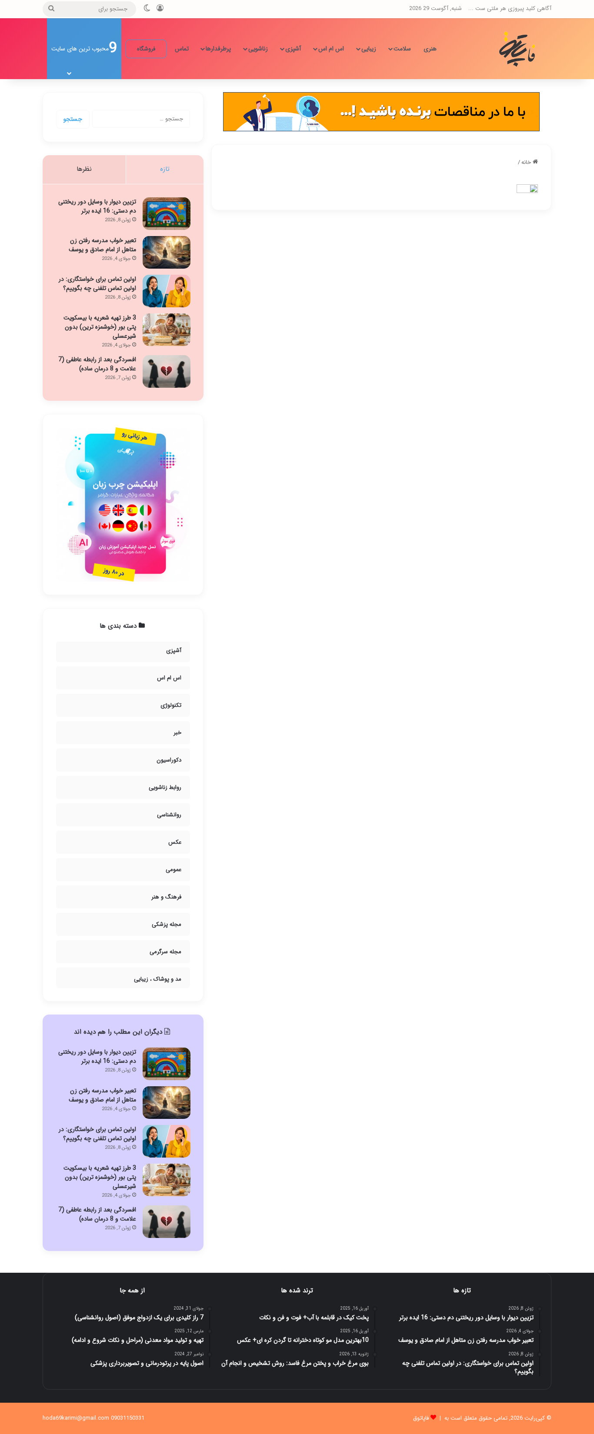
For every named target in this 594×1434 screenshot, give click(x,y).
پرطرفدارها (218, 48)
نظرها (84, 169)
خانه (527, 162)
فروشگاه (146, 48)
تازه (165, 169)
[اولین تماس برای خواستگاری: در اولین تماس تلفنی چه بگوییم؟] (166, 291)
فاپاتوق (421, 1418)
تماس (182, 48)
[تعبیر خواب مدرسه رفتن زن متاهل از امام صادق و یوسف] (166, 252)
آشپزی (293, 48)
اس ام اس (331, 48)
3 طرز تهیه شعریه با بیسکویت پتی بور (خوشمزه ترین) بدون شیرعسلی (99, 327)
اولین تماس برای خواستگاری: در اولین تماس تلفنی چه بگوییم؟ (97, 283)
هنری (430, 48)
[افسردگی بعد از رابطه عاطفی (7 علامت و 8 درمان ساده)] (166, 371)
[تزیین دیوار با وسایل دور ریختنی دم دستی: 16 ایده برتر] (166, 213)
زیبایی (368, 48)
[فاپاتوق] (518, 49)
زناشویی (258, 48)
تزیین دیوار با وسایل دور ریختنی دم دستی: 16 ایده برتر (97, 206)
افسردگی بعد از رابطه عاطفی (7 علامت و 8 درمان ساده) (97, 364)
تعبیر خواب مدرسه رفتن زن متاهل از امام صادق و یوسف (102, 245)
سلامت (402, 48)
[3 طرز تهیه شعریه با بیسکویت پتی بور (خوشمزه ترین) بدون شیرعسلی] (166, 329)
